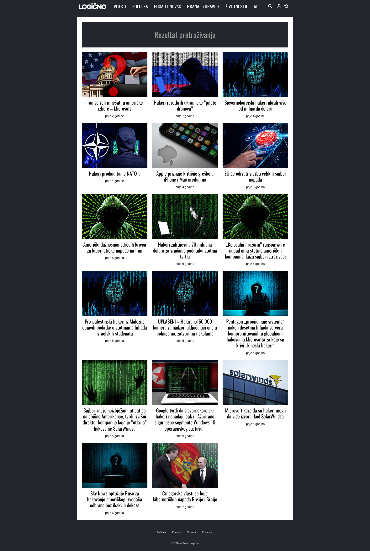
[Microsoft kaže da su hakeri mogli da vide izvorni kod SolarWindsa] (255, 399)
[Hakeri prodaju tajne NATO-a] (114, 156)
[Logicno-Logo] (92, 6)
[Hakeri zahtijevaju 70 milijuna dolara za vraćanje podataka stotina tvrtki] (185, 230)
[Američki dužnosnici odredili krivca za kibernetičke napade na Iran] (114, 230)
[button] (270, 6)
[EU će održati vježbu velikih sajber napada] (255, 156)
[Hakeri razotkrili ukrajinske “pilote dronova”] (185, 85)
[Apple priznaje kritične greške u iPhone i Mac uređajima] (185, 156)
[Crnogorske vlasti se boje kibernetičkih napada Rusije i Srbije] (185, 479)
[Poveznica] (279, 6)
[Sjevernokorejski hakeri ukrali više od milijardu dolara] (255, 85)
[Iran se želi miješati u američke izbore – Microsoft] (114, 85)
